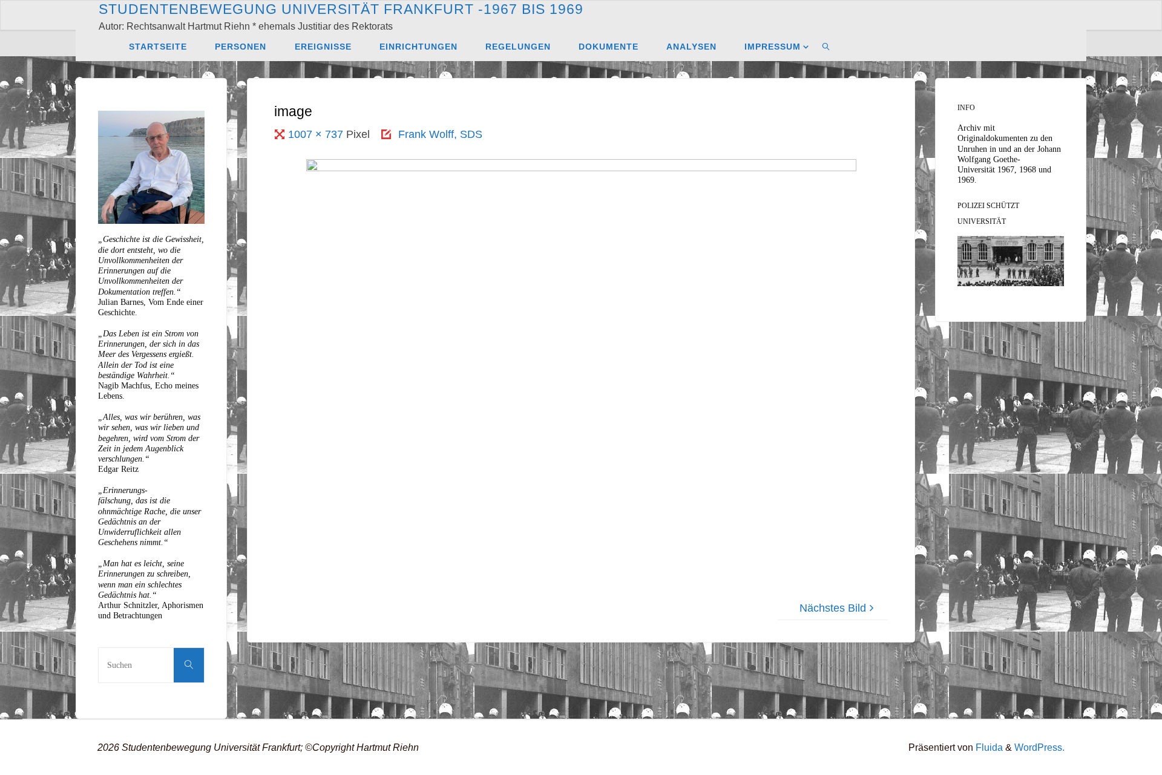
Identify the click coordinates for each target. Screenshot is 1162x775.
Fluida (988, 747)
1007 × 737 (317, 134)
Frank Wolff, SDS (440, 134)
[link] (826, 46)
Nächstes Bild (832, 608)
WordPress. (1039, 747)
